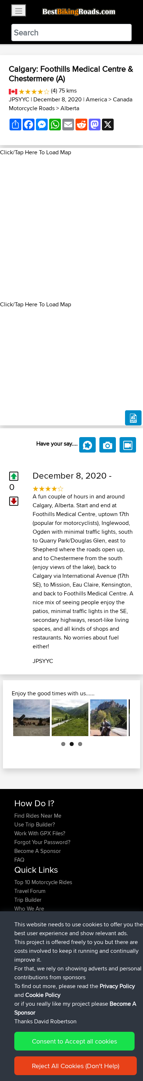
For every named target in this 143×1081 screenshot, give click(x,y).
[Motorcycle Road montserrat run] (108, 717)
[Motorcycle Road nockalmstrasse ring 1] (70, 717)
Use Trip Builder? (34, 824)
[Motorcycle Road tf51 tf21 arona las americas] (31, 717)
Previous (24, 717)
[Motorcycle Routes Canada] (13, 90)
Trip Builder (27, 900)
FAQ (19, 860)
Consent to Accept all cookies (74, 1041)
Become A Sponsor (37, 851)
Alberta (69, 108)
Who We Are (29, 908)
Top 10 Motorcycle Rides (43, 882)
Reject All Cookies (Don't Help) (75, 1065)
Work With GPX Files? (39, 833)
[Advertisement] (71, 228)
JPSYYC (19, 99)
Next (118, 717)
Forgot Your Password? (42, 842)
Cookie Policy (42, 995)
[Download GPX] (133, 418)
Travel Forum (29, 891)
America (96, 99)
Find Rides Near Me (37, 815)
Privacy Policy (117, 986)
